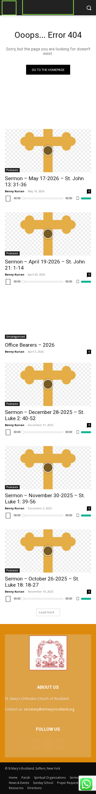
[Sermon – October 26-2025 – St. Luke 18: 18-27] (48, 551)
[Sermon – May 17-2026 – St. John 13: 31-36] (48, 150)
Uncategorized (15, 336)
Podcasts (12, 170)
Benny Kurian (14, 191)
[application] (48, 198)
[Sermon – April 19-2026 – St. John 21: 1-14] (48, 234)
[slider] (86, 198)
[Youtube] (60, 744)
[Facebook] (36, 744)
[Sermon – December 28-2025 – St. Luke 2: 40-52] (48, 384)
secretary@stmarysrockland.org (49, 709)
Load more (46, 612)
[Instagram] (48, 744)
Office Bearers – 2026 (30, 345)
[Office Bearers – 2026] (48, 317)
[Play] (8, 198)
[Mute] (78, 198)
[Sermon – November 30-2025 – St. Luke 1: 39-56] (48, 467)
